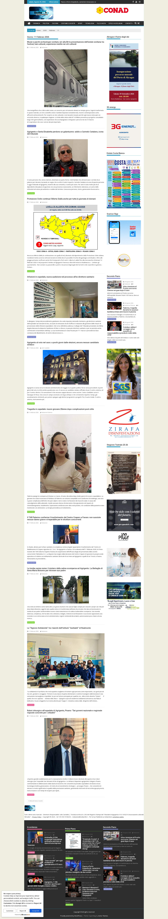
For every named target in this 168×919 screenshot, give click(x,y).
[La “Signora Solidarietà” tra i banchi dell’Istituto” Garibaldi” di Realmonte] (66, 660)
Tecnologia (89, 23)
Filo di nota (101, 23)
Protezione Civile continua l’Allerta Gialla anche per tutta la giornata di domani (61, 199)
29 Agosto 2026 (128, 282)
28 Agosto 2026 (128, 303)
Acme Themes (103, 916)
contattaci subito (118, 817)
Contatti (128, 23)
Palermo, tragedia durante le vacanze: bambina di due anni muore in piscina (61, 2)
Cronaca (36, 23)
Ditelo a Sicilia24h (115, 23)
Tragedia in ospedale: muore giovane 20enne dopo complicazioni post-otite (60, 409)
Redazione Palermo (47, 412)
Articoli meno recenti (36, 801)
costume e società (68, 23)
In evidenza (31, 705)
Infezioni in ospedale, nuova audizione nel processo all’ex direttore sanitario (60, 277)
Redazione (44, 47)
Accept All (35, 911)
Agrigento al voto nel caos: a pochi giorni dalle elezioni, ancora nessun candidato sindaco (63, 343)
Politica (46, 23)
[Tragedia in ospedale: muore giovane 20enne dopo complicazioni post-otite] (65, 453)
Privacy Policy (36, 817)
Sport (80, 23)
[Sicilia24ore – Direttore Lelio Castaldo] (29, 23)
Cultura (55, 23)
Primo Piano (31, 193)
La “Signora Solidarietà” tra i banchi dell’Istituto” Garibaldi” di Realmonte (59, 628)
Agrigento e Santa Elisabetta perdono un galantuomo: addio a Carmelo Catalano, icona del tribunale (65, 133)
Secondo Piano (31, 126)
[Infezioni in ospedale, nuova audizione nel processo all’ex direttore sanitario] (66, 300)
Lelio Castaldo (45, 348)
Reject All (23, 911)
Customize (9, 911)
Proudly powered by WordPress (71, 916)
